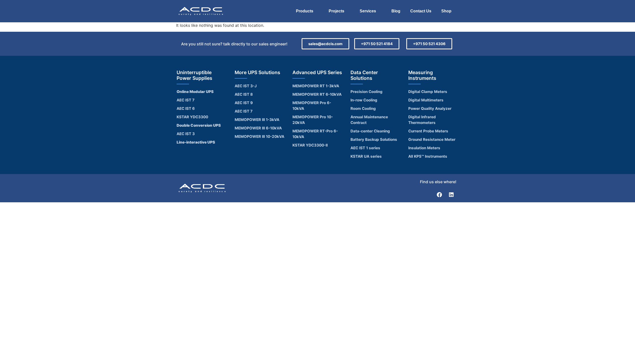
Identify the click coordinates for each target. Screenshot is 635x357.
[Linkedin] (451, 194)
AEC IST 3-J (246, 86)
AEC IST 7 (185, 100)
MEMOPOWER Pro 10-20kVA (312, 120)
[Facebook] (439, 194)
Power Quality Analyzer (429, 108)
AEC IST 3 (186, 133)
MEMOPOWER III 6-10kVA (258, 128)
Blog (395, 11)
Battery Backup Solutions (373, 139)
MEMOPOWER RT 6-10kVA (317, 94)
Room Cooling (363, 108)
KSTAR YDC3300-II (310, 145)
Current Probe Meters (428, 131)
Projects (336, 11)
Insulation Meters (424, 148)
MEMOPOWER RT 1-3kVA (315, 86)
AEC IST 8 (244, 94)
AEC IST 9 (244, 102)
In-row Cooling (363, 100)
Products (304, 11)
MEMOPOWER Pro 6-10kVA (311, 105)
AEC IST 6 (186, 108)
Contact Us (420, 11)
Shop (446, 11)
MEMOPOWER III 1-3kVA (257, 119)
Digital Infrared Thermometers (422, 120)
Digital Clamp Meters (427, 91)
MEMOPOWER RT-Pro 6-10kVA (315, 134)
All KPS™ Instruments (427, 156)
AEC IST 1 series (365, 148)
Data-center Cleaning (370, 131)
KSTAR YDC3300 (192, 117)
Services (368, 11)
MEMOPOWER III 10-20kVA (259, 136)
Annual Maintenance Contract (369, 120)
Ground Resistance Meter (431, 139)
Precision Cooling (366, 91)
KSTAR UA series (366, 156)
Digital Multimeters (426, 100)
